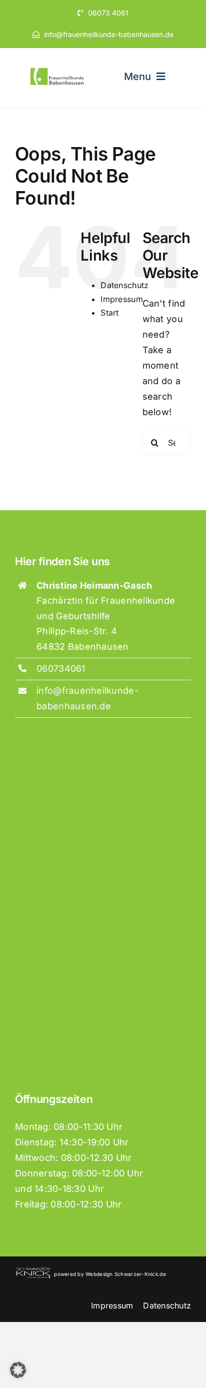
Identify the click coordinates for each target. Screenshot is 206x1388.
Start (109, 313)
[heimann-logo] (57, 70)
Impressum (121, 299)
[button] (18, 1370)
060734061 (60, 668)
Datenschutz (124, 285)
